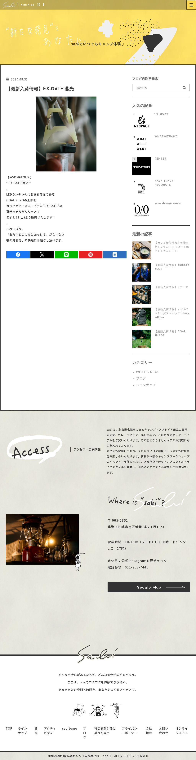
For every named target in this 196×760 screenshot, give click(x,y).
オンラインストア (182, 730)
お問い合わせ (163, 730)
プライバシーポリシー (129, 730)
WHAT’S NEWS (147, 371)
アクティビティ (50, 730)
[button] (184, 87)
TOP (9, 728)
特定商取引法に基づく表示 (105, 730)
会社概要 (149, 730)
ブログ (141, 378)
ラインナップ (146, 384)
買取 (36, 730)
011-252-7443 (137, 567)
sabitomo (69, 728)
